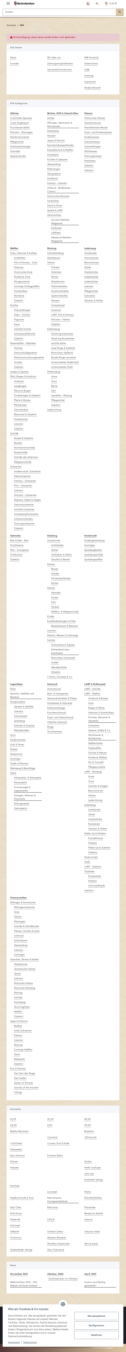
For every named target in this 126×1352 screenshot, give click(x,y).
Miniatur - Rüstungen (21, 132)
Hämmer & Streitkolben (101, 713)
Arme (54, 376)
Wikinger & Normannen (23, 902)
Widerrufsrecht (92, 88)
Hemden (56, 593)
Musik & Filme (54, 206)
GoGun (88, 1162)
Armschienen (91, 258)
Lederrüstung (54, 410)
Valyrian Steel (92, 1232)
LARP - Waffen (92, 694)
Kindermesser (91, 137)
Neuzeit (51, 136)
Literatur (88, 170)
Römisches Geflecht (62, 353)
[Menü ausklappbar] (8, 2)
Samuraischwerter (24, 505)
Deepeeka (16, 1149)
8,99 (49, 1125)
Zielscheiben (21, 410)
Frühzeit (55, 267)
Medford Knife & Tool (22, 1198)
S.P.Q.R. (51, 1219)
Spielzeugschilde (93, 555)
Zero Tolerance (55, 1250)
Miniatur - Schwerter (25, 495)
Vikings (18, 1092)
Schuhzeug (20, 1002)
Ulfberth (14, 1232)
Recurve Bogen (22, 391)
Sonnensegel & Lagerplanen (22, 789)
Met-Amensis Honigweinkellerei (57, 1200)
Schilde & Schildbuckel (26, 926)
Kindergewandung (94, 540)
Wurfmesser (90, 151)
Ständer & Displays (24, 726)
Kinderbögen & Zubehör (27, 395)
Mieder (55, 574)
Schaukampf (58, 305)
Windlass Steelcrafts (58, 1244)
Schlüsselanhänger (20, 146)
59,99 (87, 1119)
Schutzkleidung (55, 253)
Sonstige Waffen (23, 1050)
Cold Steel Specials (21, 118)
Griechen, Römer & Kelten (24, 959)
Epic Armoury (17, 1155)
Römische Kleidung (24, 988)
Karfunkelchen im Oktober (63, 1279)
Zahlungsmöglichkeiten (60, 64)
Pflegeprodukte (96, 767)
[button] (88, 3)
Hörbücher (53, 201)
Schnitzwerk (20, 716)
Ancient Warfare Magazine (60, 222)
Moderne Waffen (97, 757)
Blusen (54, 569)
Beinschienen (91, 263)
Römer (54, 277)
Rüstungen (19, 921)
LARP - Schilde (92, 689)
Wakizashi (19, 1059)
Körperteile (94, 876)
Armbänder (90, 253)
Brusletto (89, 1131)
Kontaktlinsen (95, 838)
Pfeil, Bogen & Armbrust (23, 376)
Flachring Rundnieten (62, 338)
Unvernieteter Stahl (62, 367)
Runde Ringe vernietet (63, 357)
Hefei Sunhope (92, 1168)
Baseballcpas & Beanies (64, 626)
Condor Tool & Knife (58, 1143)
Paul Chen (15, 1207)
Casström (52, 1137)
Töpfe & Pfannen (19, 763)
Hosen (54, 597)
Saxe (17, 324)
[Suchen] (119, 12)
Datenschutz (91, 64)
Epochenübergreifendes (60, 145)
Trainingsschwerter (24, 524)
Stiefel (54, 663)
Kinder (50, 616)
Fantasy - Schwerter (25, 481)
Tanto (17, 1054)
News (13, 57)
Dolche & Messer (97, 753)
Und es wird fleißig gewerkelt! (94, 1284)
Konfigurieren (96, 1325)
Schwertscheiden (23, 519)
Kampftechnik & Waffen (60, 150)
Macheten (90, 161)
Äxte (91, 703)
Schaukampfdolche (24, 334)
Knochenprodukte (20, 128)
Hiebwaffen (94, 748)
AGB (86, 70)
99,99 (87, 1125)
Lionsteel (52, 1192)
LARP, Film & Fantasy (62, 315)
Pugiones (19, 319)
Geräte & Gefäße (23, 707)
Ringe (50, 727)
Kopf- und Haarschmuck (60, 717)
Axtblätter (19, 258)
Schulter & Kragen (98, 786)
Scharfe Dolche (22, 329)
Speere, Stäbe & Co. (99, 730)
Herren (51, 588)
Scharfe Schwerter (24, 509)
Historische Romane (58, 196)
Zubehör (89, 165)
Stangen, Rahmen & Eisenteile (25, 797)
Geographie (54, 174)
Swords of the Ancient (26, 1088)
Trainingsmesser (93, 156)
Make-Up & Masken (95, 833)
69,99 (13, 1125)
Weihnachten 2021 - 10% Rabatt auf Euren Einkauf (23, 1284)
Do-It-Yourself (96, 762)
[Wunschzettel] (97, 3)
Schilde (14, 433)
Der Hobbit (20, 1078)
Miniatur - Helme (60, 319)
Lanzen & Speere (19, 372)
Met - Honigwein (19, 550)
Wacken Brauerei (56, 1238)
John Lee (89, 1174)
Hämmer (19, 267)
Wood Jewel (91, 1244)
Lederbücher (91, 282)
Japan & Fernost (56, 140)
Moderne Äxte (22, 277)
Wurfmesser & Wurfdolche (95, 737)
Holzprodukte (17, 702)
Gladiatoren (58, 282)
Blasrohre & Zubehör (25, 414)
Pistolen (18, 348)
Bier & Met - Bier (19, 540)
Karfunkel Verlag (93, 1180)
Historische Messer (94, 118)
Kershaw (15, 1186)
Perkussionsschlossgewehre (29, 357)
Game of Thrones (23, 1083)
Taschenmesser (92, 123)
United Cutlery (55, 1232)
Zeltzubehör (20, 808)
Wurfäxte (19, 296)
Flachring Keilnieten (62, 334)
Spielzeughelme (93, 550)
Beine (54, 386)
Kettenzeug (53, 329)
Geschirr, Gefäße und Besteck (22, 696)
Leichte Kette (58, 343)
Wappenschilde (22, 462)
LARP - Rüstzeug (93, 772)
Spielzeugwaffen (93, 559)
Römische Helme (23, 983)
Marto (87, 1192)
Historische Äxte (23, 272)
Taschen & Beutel (60, 559)
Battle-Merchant (19, 1131)
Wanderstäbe (21, 730)
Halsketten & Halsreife (59, 703)
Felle (13, 689)
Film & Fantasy (18, 1069)
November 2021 (19, 1274)
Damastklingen (92, 146)
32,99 (50, 1119)
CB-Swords (90, 1137)
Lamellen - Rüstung (61, 395)
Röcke (54, 583)
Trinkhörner (16, 555)
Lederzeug (90, 805)
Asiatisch (56, 310)
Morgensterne (22, 282)
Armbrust (19, 381)
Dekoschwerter (22, 476)
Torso (54, 381)
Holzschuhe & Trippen (63, 645)
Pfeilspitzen (20, 405)
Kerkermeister (18, 740)
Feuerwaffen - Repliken (23, 343)
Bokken (18, 1026)
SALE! (87, 862)
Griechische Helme (24, 969)
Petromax (52, 1207)
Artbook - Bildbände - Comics (59, 190)
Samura (88, 1219)
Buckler (18, 443)
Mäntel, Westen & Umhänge (62, 635)
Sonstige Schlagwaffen (27, 286)
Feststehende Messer (96, 128)
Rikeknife (15, 1219)
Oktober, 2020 (55, 1274)
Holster (18, 362)
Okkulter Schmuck (57, 722)
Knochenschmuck (56, 713)
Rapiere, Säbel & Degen (27, 500)
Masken (92, 843)
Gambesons (53, 258)
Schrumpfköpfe (96, 886)
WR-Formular (91, 57)
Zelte (13, 773)
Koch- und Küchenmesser (98, 132)
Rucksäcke (94, 824)
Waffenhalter (95, 743)
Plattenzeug (53, 372)
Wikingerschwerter (24, 907)
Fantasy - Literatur (57, 183)
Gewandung (54, 164)
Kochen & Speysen (57, 159)
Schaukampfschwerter (26, 514)
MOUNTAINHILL (93, 1198)
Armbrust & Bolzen (98, 698)
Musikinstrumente (19, 137)
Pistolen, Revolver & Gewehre (99, 719)
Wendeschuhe (59, 667)
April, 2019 (90, 1274)
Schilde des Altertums (26, 457)
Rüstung (18, 993)
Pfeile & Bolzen (22, 400)
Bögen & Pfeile (96, 708)
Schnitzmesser (92, 142)
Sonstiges (89, 545)
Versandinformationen (59, 70)
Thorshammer (54, 732)
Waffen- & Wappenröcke (65, 612)
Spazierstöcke (18, 156)
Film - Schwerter (23, 486)
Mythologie (53, 169)
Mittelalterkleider (61, 578)
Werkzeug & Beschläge (22, 768)
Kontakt (14, 64)
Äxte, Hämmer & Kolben (23, 253)
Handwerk (53, 155)
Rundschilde (20, 452)
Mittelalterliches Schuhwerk (60, 651)
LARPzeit (56, 233)
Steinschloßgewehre (25, 353)
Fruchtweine (16, 545)
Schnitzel (15, 151)
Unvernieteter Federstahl (65, 362)
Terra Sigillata (22, 1007)
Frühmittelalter (59, 286)
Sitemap (89, 76)
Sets (53, 391)
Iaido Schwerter (23, 1031)
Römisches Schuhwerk (63, 658)
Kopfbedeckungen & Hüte (61, 621)
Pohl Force (16, 1213)
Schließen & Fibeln (61, 555)
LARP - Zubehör (92, 867)
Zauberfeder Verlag (21, 1250)
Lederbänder (91, 277)
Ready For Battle (93, 1213)
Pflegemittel (17, 142)
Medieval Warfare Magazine (61, 239)
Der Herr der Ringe (24, 1073)
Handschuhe (21, 419)
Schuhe (51, 640)
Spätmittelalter (59, 296)
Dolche (14, 305)
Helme (51, 263)
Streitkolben (21, 291)
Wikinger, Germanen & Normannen (59, 125)
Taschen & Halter (93, 300)
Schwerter (15, 467)
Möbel (13, 749)
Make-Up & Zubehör (99, 848)
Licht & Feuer (17, 745)
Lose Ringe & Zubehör (63, 348)
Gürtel (87, 267)
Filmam (14, 1162)
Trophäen (89, 871)
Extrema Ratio (55, 1155)
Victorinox (16, 1238)
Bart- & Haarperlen (57, 694)
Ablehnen (96, 1335)
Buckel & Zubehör (23, 438)
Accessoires (53, 540)
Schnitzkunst (20, 940)
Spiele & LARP (55, 210)
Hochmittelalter (60, 291)
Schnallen (89, 296)
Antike (50, 118)
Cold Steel (16, 1143)
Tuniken (55, 607)
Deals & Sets (91, 857)
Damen (51, 564)
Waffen (18, 1012)
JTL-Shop (109, 1348)
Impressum (90, 82)
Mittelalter (53, 131)
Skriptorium (16, 754)
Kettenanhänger (56, 708)
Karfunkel (56, 228)
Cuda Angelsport (19, 123)
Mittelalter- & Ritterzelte (27, 778)
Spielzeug (19, 721)
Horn (13, 735)
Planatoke (89, 1207)
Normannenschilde (24, 448)
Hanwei (14, 1168)
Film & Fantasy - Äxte (25, 263)
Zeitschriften (54, 215)
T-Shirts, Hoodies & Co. (60, 677)
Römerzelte (20, 782)
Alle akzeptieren (96, 1316)
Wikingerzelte (21, 804)
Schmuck (19, 936)
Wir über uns (54, 57)
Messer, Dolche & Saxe (27, 931)
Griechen (56, 272)
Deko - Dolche (22, 315)
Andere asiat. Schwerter (27, 471)
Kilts (53, 602)
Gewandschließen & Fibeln (62, 698)
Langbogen (20, 386)
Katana (18, 1035)
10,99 (13, 1119)
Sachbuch (52, 178)
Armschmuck (54, 689)
